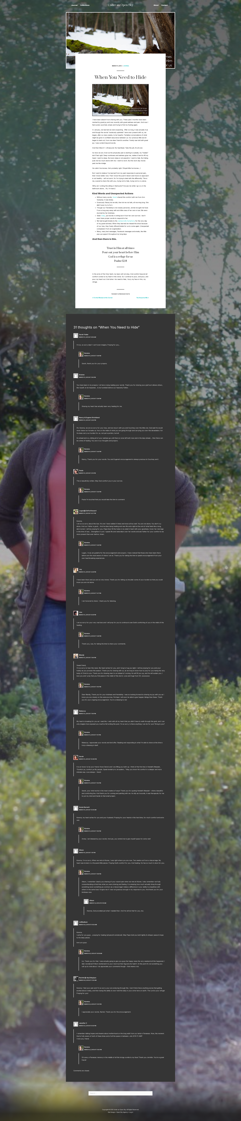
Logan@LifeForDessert (88, 511)
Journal (74, 5)
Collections (84, 5)
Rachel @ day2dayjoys (87, 978)
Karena (87, 353)
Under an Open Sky (120, 1109)
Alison (81, 850)
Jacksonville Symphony (126, 221)
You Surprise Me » (142, 297)
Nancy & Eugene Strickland (89, 417)
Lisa (80, 612)
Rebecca (82, 711)
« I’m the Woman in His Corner (102, 297)
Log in (131, 1112)
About (156, 5)
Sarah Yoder (83, 334)
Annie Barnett (84, 807)
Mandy (81, 655)
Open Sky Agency (122, 1112)
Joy (80, 569)
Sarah (115, 197)
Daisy (103, 216)
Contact (164, 5)
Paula (81, 470)
